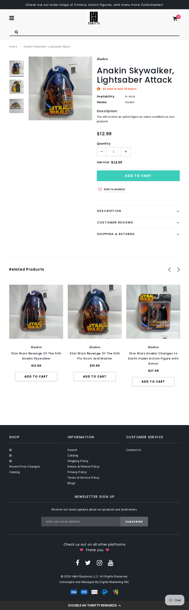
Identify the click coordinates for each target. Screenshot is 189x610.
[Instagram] (99, 563)
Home (13, 46)
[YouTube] (110, 563)
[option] (60, 88)
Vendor (102, 102)
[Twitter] (88, 563)
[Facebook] (77, 563)
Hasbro (102, 59)
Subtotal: (103, 162)
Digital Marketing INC (114, 582)
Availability (105, 96)
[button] (94, 605)
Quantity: (104, 143)
